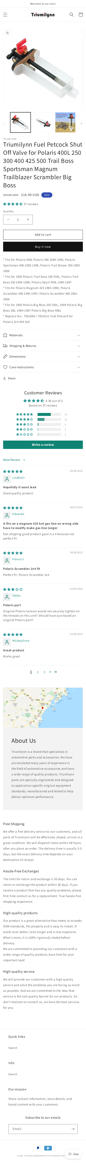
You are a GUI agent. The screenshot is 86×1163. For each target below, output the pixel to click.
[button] (5, 14)
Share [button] (12, 378)
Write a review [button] (43, 444)
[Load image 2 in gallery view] (43, 122)
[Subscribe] (72, 1129)
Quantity (8, 211)
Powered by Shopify (60, 1155)
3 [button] (44, 672)
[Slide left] (4, 123)
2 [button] (38, 672)
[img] (13, 471)
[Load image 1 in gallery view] (20, 122)
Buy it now (43, 247)
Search (13, 1048)
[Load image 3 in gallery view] (65, 122)
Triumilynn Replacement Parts (37, 1155)
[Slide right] (81, 123)
